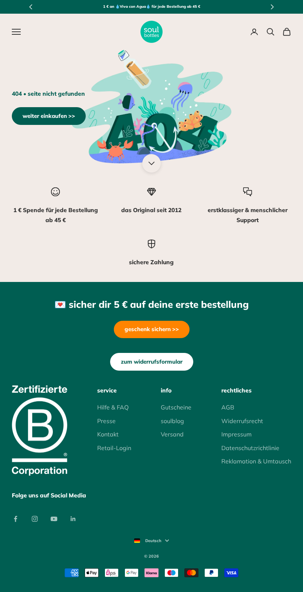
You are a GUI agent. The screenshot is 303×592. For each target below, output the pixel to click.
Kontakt (108, 434)
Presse (106, 421)
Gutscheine (176, 407)
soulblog (172, 421)
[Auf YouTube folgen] (54, 519)
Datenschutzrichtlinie (250, 448)
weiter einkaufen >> (49, 115)
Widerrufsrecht (242, 421)
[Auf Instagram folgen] (34, 519)
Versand (172, 434)
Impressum (236, 434)
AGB (227, 407)
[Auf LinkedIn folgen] (73, 519)
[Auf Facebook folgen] (15, 519)
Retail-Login (114, 448)
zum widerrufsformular (152, 361)
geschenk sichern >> (152, 329)
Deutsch (153, 540)
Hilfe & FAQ (113, 407)
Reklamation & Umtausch (256, 461)
